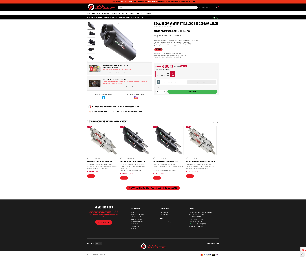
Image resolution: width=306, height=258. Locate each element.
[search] (196, 7)
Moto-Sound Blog (165, 222)
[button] (103, 222)
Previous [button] (213, 122)
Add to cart (192, 92)
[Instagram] (100, 243)
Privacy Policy (135, 226)
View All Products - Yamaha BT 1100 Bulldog (153, 188)
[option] (102, 153)
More (91, 176)
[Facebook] (97, 243)
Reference (157, 26)
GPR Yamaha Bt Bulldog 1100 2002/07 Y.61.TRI (200, 161)
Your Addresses (164, 214)
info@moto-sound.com (196, 226)
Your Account (164, 212)
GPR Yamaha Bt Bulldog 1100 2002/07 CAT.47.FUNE (132, 161)
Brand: (169, 26)
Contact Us (134, 229)
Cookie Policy (135, 224)
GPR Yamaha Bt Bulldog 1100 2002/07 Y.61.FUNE (165, 161)
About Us (133, 212)
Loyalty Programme (137, 221)
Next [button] (217, 122)
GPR (172, 26)
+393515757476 (201, 224)
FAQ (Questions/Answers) (138, 217)
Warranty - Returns (136, 219)
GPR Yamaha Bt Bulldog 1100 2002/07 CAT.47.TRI (99, 161)
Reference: (90, 159)
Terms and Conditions (137, 214)
